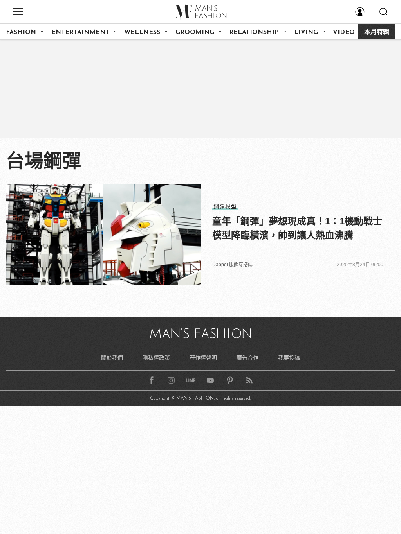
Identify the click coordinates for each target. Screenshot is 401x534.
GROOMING (194, 32)
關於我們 (112, 358)
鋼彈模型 (225, 206)
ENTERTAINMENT (80, 32)
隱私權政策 (156, 358)
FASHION (21, 32)
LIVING (306, 32)
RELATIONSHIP (254, 32)
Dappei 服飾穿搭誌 (232, 264)
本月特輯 (376, 32)
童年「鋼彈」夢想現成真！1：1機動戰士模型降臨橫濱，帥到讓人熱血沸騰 (297, 228)
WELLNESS (142, 32)
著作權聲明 (203, 358)
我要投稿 (289, 358)
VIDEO (344, 32)
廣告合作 (247, 358)
